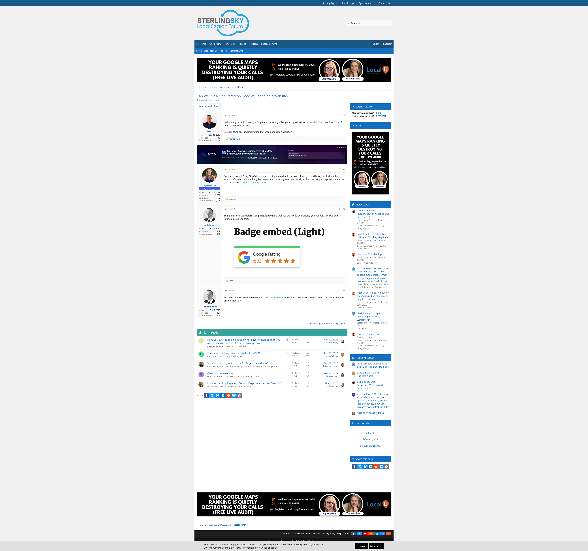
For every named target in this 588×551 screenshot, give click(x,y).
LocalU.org (348, 3)
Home (203, 43)
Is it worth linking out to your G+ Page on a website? (237, 363)
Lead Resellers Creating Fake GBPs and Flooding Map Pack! (373, 235)
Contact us (288, 533)
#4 (344, 290)
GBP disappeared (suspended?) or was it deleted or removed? (373, 213)
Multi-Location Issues (242, 386)
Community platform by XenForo (294, 541)
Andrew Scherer (331, 356)
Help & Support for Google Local (244, 376)
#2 (344, 169)
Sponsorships (366, 3)
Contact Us (384, 3)
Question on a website (220, 373)
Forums (217, 43)
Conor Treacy (332, 342)
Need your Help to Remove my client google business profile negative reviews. (373, 296)
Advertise (299, 533)
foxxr (201, 100)
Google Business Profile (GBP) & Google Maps (258, 366)
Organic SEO (362, 328)
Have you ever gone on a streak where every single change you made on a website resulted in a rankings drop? (243, 341)
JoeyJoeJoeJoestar (215, 346)
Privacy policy (329, 533)
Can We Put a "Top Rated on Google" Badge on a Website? (242, 96)
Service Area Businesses (367, 262)
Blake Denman (331, 376)
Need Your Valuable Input (370, 254)
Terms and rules (313, 533)
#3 (344, 208)
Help (339, 533)
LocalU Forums (269, 43)
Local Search (242, 346)
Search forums (236, 50)
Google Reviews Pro (275, 297)
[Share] (339, 115)
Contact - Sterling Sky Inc (254, 182)
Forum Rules (202, 50)
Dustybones (212, 386)
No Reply (253, 43)
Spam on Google (364, 307)
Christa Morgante (215, 366)
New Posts (230, 43)
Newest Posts (364, 204)
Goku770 (211, 376)
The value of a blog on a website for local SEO (233, 353)
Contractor (212, 356)
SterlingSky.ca (329, 3)
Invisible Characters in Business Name (368, 335)
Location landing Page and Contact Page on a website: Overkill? (244, 383)
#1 (344, 115)
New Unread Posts (218, 50)
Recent (242, 43)
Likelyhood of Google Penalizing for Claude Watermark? (368, 316)
